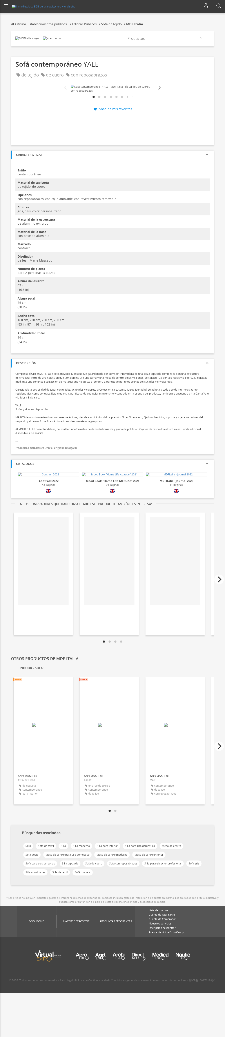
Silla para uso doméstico (140, 846)
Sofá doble (31, 855)
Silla (63, 846)
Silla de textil (60, 872)
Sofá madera (83, 872)
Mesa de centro (171, 846)
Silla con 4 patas (35, 872)
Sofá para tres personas (40, 863)
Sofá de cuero (93, 863)
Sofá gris (194, 863)
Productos (136, 38)
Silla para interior (107, 846)
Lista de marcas (158, 910)
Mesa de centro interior (148, 855)
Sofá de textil (46, 846)
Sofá (28, 846)
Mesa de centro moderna (111, 855)
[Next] (159, 88)
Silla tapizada (70, 863)
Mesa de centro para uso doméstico (67, 855)
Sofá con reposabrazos (123, 863)
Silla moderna (81, 846)
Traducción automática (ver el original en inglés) (46, 448)
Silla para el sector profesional (162, 863)
